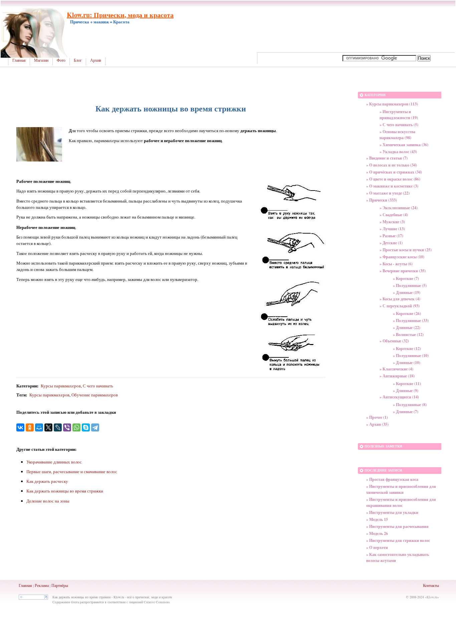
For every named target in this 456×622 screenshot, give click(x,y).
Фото (61, 60)
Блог (78, 60)
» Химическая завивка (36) (404, 144)
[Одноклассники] (30, 427)
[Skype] (86, 427)
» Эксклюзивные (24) (399, 208)
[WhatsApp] (76, 427)
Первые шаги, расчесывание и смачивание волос (71, 472)
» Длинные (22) (406, 327)
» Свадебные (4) (394, 215)
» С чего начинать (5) (399, 124)
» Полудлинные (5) (410, 285)
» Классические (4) (396, 369)
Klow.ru (432, 597)
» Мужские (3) (392, 222)
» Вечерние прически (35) (403, 271)
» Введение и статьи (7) (387, 158)
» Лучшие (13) (392, 229)
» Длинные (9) (405, 390)
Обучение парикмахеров (94, 395)
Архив (95, 60)
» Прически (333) (381, 200)
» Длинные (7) (405, 411)
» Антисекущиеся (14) (399, 397)
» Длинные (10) (406, 362)
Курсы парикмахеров (61, 386)
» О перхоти (377, 547)
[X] (48, 427)
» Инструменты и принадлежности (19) (399, 114)
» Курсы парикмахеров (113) (392, 104)
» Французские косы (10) (402, 257)
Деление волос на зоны (47, 501)
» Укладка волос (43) (398, 151)
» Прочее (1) (377, 417)
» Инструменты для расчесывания (397, 526)
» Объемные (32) (394, 341)
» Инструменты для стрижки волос (398, 540)
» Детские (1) (391, 243)
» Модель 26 (377, 533)
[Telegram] (95, 427)
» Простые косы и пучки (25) (406, 250)
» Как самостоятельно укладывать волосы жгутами (397, 557)
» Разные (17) (391, 236)
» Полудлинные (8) (410, 404)
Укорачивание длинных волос (54, 462)
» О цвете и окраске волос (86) (393, 179)
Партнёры (59, 585)
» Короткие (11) (407, 383)
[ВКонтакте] (20, 427)
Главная (19, 60)
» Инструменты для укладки (392, 512)
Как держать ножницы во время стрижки (64, 491)
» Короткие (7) (406, 278)
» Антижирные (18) (397, 376)
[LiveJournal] (58, 427)
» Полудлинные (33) (411, 320)
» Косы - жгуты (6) (396, 264)
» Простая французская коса (392, 479)
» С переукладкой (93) (400, 306)
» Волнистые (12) (408, 334)
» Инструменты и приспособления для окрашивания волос (401, 502)
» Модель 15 (377, 519)
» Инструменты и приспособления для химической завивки (401, 489)
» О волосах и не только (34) (391, 165)
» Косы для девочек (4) (400, 299)
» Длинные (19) (406, 292)
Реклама (42, 585)
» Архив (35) (377, 424)
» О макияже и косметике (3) (392, 186)
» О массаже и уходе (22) (388, 193)
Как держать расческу (47, 481)
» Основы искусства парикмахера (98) (397, 134)
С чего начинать (98, 386)
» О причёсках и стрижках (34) (394, 172)
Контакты (431, 585)
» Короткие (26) (407, 313)
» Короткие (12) (407, 348)
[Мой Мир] (39, 427)
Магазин (41, 60)
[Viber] (67, 427)
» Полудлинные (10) (411, 355)
